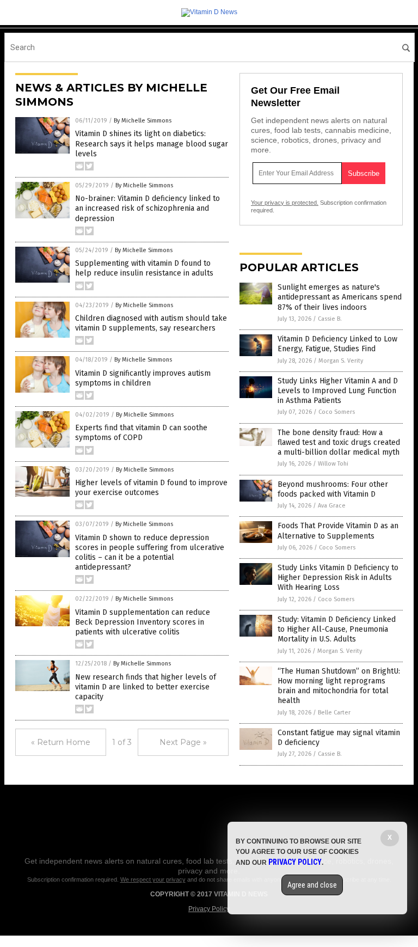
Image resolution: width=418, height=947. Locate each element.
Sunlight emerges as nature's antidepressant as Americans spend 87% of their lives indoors (340, 297)
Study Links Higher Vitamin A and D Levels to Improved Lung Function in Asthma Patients (338, 390)
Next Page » (183, 742)
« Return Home (60, 742)
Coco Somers (336, 412)
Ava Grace (332, 505)
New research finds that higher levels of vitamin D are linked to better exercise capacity (145, 687)
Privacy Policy (209, 909)
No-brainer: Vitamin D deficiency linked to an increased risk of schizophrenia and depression (147, 208)
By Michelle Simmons (142, 120)
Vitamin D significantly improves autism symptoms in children (143, 378)
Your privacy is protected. (284, 202)
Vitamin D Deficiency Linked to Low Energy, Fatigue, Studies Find (337, 343)
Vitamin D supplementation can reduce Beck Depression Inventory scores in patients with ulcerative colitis (142, 622)
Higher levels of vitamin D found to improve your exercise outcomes (151, 487)
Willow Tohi (333, 463)
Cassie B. (330, 318)
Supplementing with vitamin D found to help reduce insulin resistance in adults (144, 268)
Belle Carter (334, 712)
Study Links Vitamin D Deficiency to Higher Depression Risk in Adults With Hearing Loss (338, 577)
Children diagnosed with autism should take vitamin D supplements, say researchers (151, 323)
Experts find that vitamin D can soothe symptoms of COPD (141, 432)
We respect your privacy (153, 879)
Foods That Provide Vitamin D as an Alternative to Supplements (338, 530)
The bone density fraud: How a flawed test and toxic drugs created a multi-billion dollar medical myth (339, 442)
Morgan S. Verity (340, 360)
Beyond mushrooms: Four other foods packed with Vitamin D (333, 489)
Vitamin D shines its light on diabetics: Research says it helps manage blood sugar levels (151, 143)
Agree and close (312, 885)
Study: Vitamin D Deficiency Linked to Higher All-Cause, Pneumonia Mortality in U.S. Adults (337, 629)
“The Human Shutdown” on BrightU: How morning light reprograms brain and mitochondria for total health (339, 686)
